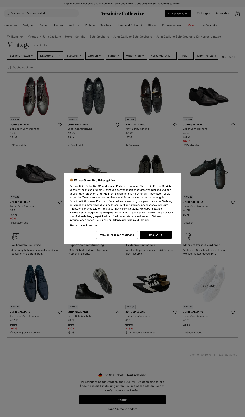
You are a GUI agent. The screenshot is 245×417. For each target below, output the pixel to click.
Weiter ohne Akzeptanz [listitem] (84, 225)
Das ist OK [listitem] (155, 235)
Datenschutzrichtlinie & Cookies (130, 220)
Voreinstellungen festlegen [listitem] (117, 235)
